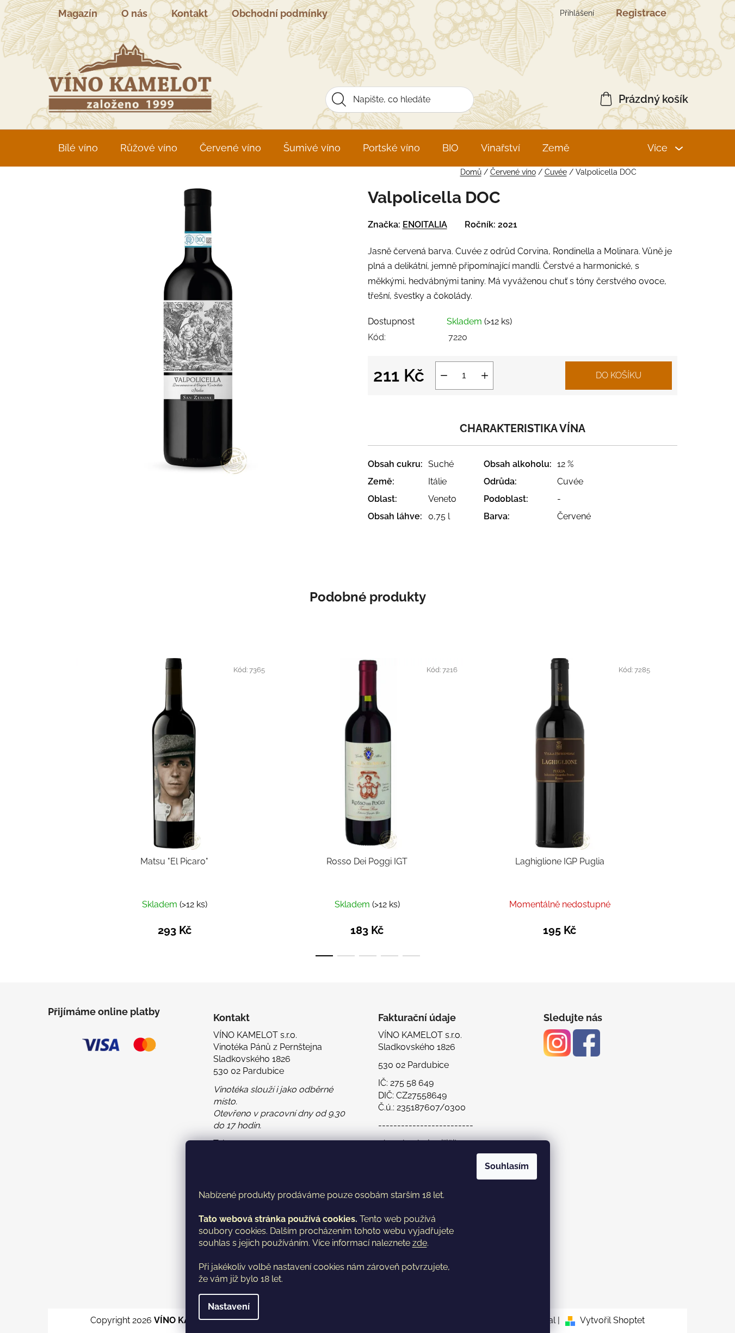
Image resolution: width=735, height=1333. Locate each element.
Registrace (641, 13)
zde (419, 1243)
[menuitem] (78, 148)
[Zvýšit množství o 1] (485, 375)
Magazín (77, 13)
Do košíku (618, 375)
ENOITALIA (425, 224)
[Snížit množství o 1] (444, 375)
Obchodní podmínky (280, 13)
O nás (134, 13)
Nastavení (229, 1306)
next (668, 805)
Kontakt (189, 13)
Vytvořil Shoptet (612, 1320)
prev (67, 805)
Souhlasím (507, 1166)
